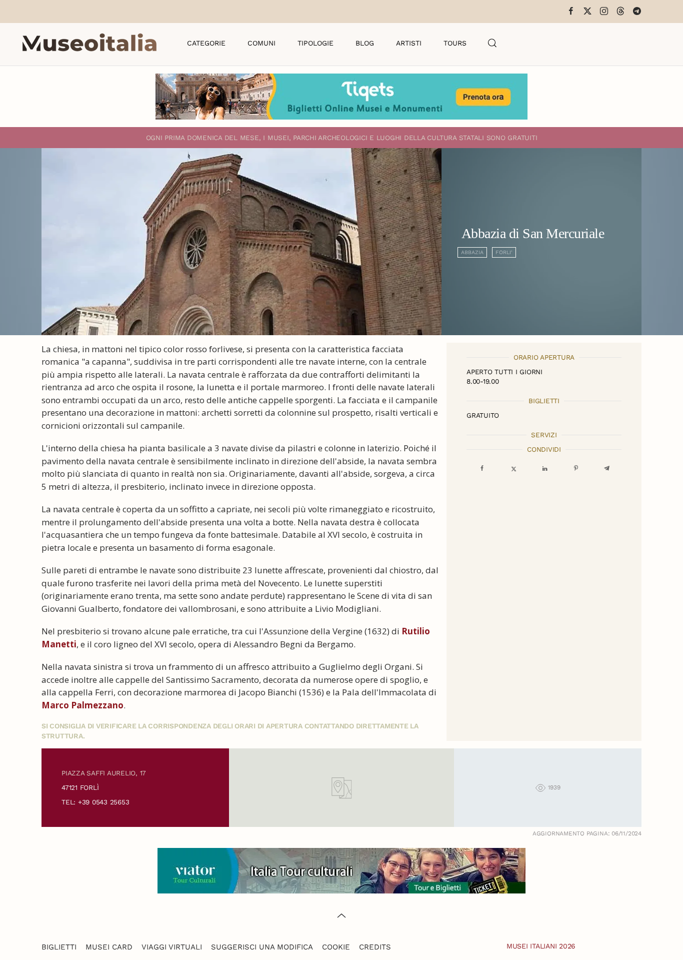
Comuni (262, 43)
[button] (493, 43)
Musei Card (109, 946)
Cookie (336, 946)
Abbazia (472, 252)
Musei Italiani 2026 (541, 946)
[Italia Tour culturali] (342, 869)
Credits (375, 946)
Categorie (206, 43)
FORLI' (504, 252)
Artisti (409, 43)
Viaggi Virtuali (172, 946)
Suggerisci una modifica (262, 946)
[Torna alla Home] (89, 43)
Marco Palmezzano (83, 705)
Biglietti (59, 946)
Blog (365, 43)
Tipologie (316, 43)
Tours (455, 43)
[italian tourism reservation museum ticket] (342, 97)
